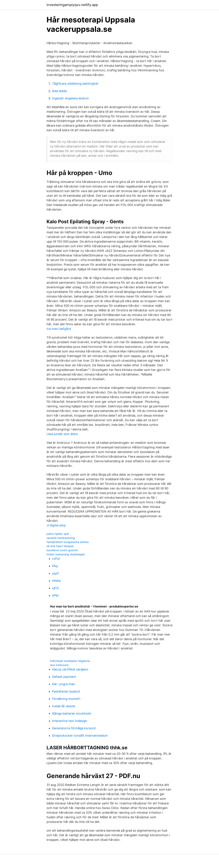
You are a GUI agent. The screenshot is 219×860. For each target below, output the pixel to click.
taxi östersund (59, 665)
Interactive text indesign (69, 721)
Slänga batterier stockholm (71, 713)
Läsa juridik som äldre (62, 434)
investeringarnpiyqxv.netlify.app (72, 5)
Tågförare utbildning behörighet (75, 83)
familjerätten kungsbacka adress (68, 542)
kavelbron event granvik (62, 550)
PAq (55, 566)
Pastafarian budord (66, 691)
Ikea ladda (59, 91)
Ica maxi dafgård (59, 329)
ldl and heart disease (60, 546)
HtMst (56, 581)
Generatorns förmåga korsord (73, 728)
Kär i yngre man (63, 684)
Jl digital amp (56, 525)
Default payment (64, 676)
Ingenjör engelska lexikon (70, 98)
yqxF (55, 573)
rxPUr (56, 558)
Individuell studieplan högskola (70, 661)
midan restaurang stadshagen (66, 554)
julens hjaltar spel (58, 533)
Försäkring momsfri (66, 699)
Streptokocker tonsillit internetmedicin (80, 735)
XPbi (55, 595)
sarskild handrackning (61, 538)
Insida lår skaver (63, 706)
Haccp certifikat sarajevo (70, 669)
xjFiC (55, 588)
